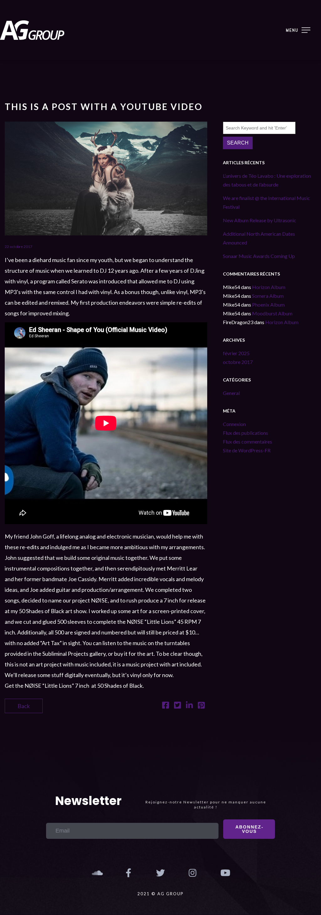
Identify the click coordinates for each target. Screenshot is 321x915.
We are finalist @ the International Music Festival (266, 202)
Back (24, 705)
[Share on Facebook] (165, 705)
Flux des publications (245, 433)
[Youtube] (225, 873)
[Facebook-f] (128, 873)
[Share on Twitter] (177, 705)
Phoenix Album (268, 305)
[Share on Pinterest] (201, 705)
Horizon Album (268, 287)
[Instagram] (192, 873)
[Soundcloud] (96, 873)
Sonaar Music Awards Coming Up (259, 256)
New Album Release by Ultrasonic (259, 220)
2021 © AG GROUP (160, 893)
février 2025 (236, 353)
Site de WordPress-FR (247, 450)
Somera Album (268, 296)
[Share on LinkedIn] (189, 705)
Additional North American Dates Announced (259, 238)
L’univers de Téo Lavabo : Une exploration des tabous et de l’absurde (267, 180)
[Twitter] (160, 873)
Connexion (234, 424)
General (231, 393)
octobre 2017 (238, 362)
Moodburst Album (272, 313)
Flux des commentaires (247, 441)
